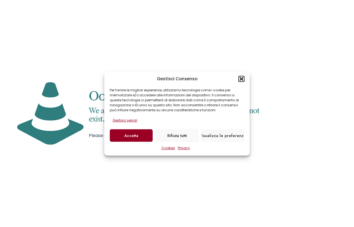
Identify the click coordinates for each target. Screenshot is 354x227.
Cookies (168, 148)
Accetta (131, 136)
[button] (241, 79)
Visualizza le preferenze (222, 136)
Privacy (184, 148)
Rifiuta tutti (177, 136)
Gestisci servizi (125, 120)
